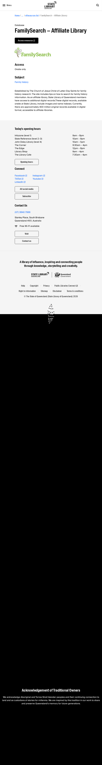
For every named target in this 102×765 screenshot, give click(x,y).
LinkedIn (19, 182)
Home (17, 15)
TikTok (18, 178)
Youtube (37, 178)
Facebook (20, 175)
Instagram (38, 175)
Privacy (46, 285)
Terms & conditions (75, 291)
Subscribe (26, 196)
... (22, 15)
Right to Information (27, 291)
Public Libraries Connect (64, 285)
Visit (27, 233)
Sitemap (44, 291)
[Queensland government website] (62, 275)
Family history (21, 82)
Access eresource (25, 40)
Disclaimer (57, 291)
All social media (26, 189)
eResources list (32, 15)
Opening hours (26, 162)
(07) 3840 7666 (22, 212)
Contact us (26, 241)
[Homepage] (40, 274)
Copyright (34, 285)
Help (23, 285)
